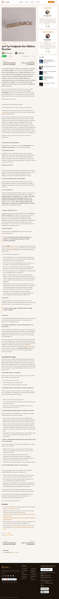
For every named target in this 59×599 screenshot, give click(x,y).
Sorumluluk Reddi (34, 574)
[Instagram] (49, 26)
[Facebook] (8, 576)
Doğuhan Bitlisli (47, 39)
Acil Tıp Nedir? (24, 568)
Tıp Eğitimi (4, 43)
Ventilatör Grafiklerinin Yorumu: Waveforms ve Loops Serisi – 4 (49, 61)
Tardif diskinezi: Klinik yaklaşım (50, 66)
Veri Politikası (33, 579)
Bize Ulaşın (24, 578)
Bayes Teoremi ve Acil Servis (49, 83)
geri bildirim (11, 535)
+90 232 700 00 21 (47, 575)
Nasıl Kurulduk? (24, 570)
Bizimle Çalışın (24, 576)
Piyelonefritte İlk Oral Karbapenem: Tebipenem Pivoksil (49, 78)
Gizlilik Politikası (33, 568)
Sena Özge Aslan (48, 15)
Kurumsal (32, 2)
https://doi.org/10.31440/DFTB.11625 (11, 508)
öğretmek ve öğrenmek (28, 346)
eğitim (7, 535)
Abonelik (38, 2)
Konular (26, 2)
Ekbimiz (23, 572)
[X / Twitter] (46, 26)
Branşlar (21, 2)
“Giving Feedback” (6, 112)
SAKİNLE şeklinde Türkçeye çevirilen (10, 248)
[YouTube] (11, 576)
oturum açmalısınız (15, 552)
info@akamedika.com (47, 577)
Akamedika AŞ (24, 574)
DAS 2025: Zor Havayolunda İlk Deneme (50, 72)
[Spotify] (13, 576)
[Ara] (56, 2)
